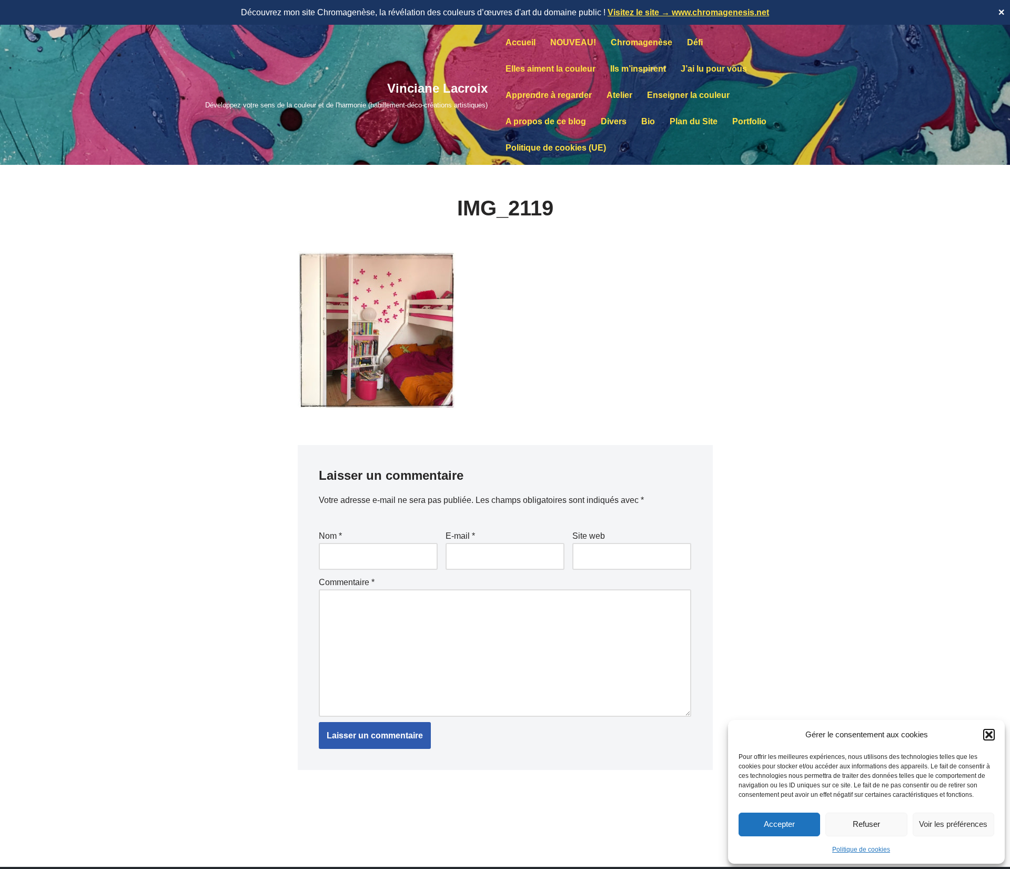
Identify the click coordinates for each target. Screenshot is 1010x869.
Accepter (779, 823)
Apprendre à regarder (549, 95)
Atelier (619, 95)
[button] (989, 734)
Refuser (866, 823)
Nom (330, 535)
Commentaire (347, 582)
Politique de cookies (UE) (556, 147)
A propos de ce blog (546, 121)
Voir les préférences (953, 823)
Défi (695, 42)
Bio (648, 121)
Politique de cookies (861, 849)
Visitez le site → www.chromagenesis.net (688, 12)
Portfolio (749, 121)
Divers (614, 121)
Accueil (521, 42)
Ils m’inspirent (638, 68)
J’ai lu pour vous (714, 68)
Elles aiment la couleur (550, 68)
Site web (588, 535)
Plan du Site (694, 121)
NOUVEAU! (573, 42)
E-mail (460, 535)
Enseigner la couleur (688, 95)
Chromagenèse (641, 42)
